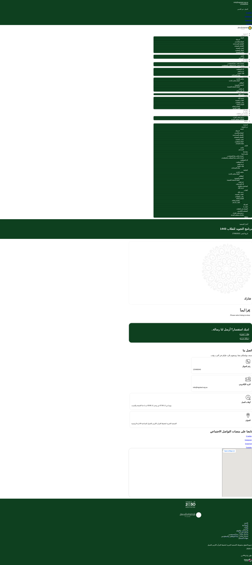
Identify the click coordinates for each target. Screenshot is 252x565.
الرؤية (242, 37)
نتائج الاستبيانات (236, 75)
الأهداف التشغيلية (239, 46)
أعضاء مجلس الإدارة (234, 80)
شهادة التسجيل (240, 52)
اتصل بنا (245, 112)
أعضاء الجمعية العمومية (233, 86)
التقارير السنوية (239, 100)
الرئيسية (245, 34)
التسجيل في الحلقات (242, 113)
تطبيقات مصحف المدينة (237, 119)
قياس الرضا (244, 61)
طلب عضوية (240, 73)
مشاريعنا (245, 59)
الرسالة (238, 39)
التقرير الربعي (236, 108)
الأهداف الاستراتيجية (238, 44)
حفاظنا (246, 121)
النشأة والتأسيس (239, 41)
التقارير (246, 96)
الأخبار (246, 54)
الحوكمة (245, 76)
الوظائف (241, 82)
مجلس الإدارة (240, 79)
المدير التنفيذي (240, 48)
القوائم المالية (240, 104)
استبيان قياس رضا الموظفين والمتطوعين (233, 65)
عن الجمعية (244, 35)
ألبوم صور (241, 58)
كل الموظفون (244, 67)
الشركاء (245, 110)
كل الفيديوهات (240, 90)
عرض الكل (241, 94)
